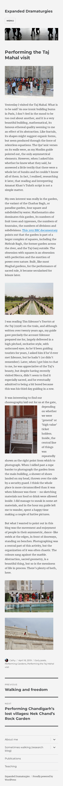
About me (11, 739)
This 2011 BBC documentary (40, 230)
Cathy (12, 660)
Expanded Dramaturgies (28, 11)
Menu (10, 20)
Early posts (40, 660)
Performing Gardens (15, 663)
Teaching (11, 766)
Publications (13, 758)
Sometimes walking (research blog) (24, 749)
